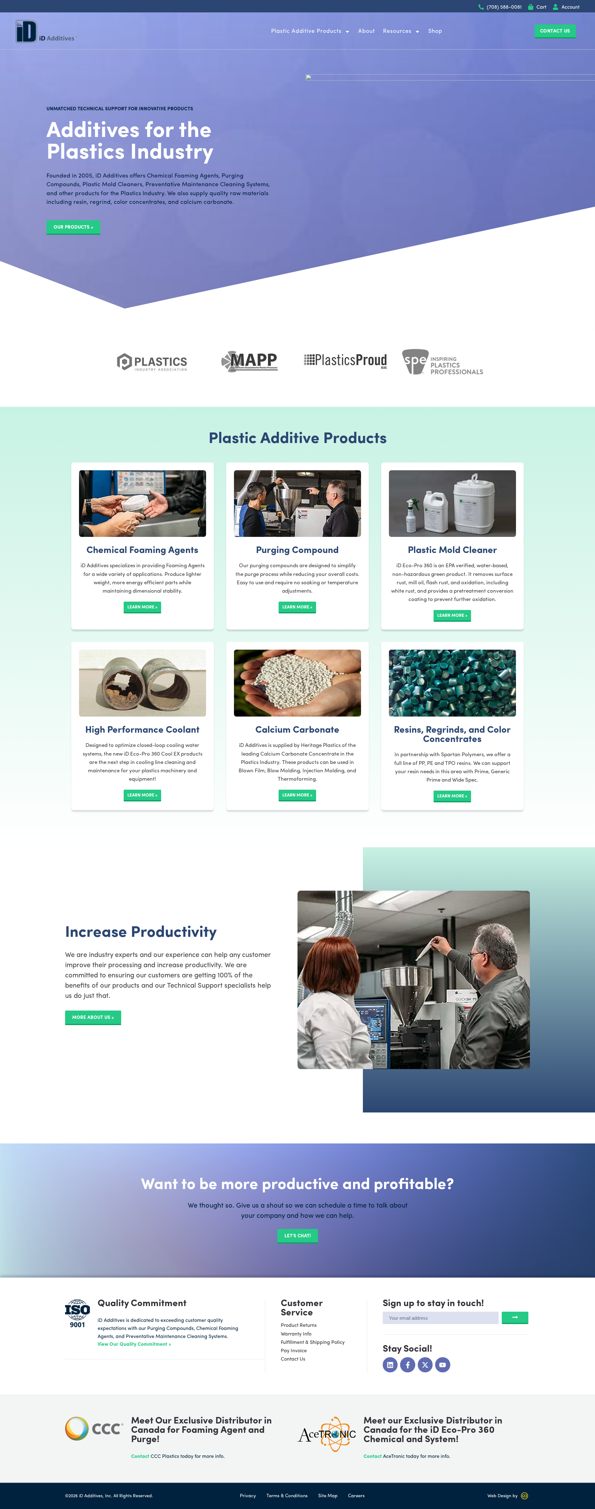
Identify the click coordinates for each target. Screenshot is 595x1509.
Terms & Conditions (287, 1496)
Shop (435, 31)
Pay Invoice (294, 1351)
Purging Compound (297, 550)
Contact (140, 1456)
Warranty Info (296, 1334)
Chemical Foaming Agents (142, 550)
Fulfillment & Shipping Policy (313, 1342)
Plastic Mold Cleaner (452, 550)
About (366, 31)
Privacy (248, 1496)
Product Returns (299, 1325)
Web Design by (502, 1496)
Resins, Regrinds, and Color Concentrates (452, 735)
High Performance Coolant (142, 730)
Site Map (327, 1496)
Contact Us (293, 1359)
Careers (356, 1496)
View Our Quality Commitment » (134, 1344)
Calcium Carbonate (297, 730)
